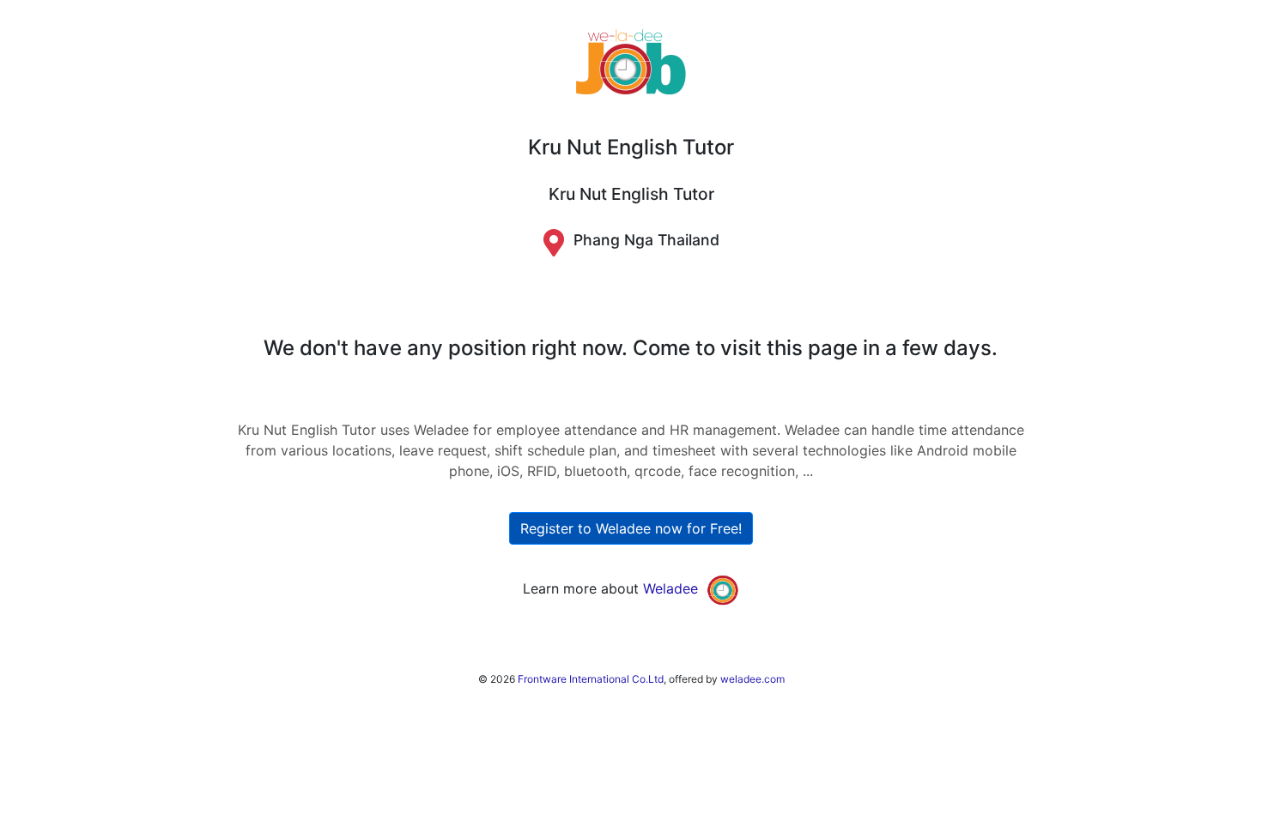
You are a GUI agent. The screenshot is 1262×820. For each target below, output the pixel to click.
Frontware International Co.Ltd (591, 678)
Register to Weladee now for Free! (631, 528)
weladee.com (752, 678)
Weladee (670, 588)
